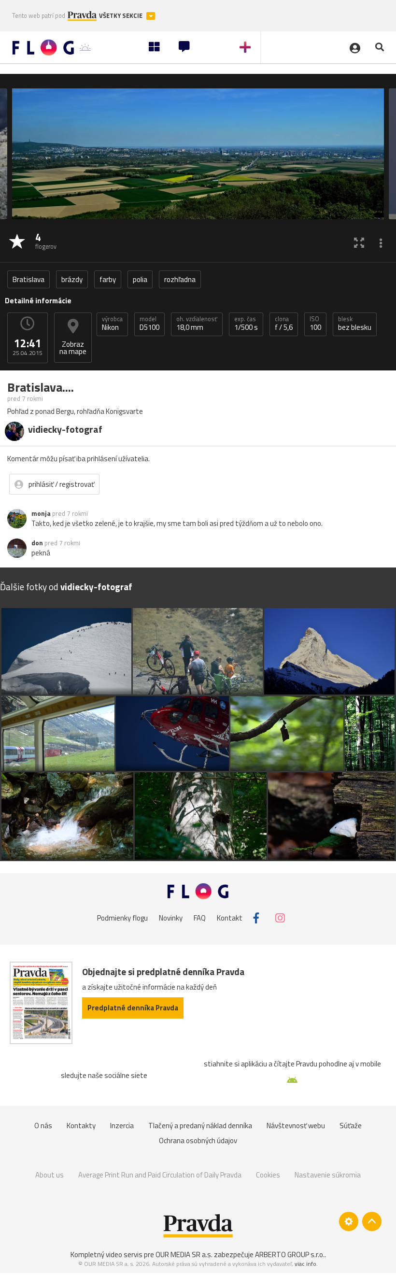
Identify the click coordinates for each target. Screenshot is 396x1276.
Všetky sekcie (121, 15)
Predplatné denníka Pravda (132, 1007)
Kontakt (229, 917)
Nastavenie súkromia (328, 1175)
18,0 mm (196, 323)
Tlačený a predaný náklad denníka (200, 1125)
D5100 (149, 323)
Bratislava (28, 279)
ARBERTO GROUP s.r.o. (290, 1254)
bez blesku (354, 323)
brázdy (72, 279)
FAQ (200, 917)
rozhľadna (180, 279)
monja (41, 513)
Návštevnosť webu (296, 1125)
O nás (43, 1125)
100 (315, 323)
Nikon (112, 323)
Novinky (171, 917)
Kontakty (81, 1125)
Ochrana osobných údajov (198, 1140)
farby (107, 279)
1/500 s (246, 323)
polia (140, 279)
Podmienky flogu (122, 917)
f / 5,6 (284, 323)
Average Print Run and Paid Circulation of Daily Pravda (159, 1175)
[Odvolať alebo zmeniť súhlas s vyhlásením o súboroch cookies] (348, 1221)
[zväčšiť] (359, 242)
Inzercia (122, 1125)
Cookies (268, 1175)
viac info (305, 1263)
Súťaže (350, 1125)
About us (49, 1175)
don (37, 543)
